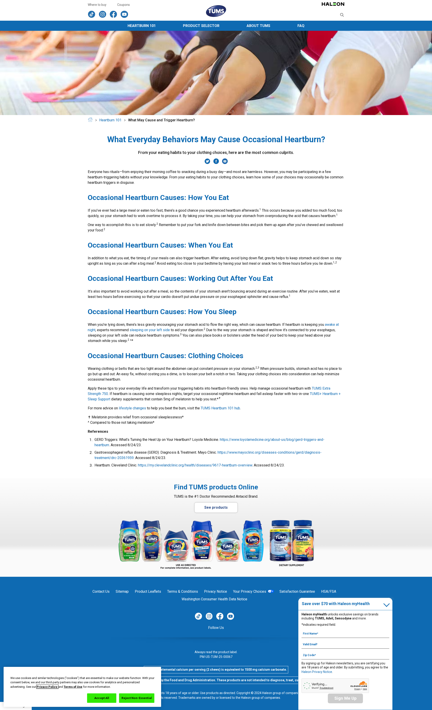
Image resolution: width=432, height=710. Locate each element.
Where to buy (97, 5)
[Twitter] (207, 163)
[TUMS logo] (216, 11)
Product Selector (201, 26)
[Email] (225, 163)
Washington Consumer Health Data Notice (214, 599)
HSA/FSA (328, 591)
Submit (342, 15)
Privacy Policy (47, 686)
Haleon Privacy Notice (317, 672)
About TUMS (258, 26)
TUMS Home (90, 120)
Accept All (101, 698)
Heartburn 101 (142, 26)
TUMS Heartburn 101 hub (220, 408)
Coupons (123, 5)
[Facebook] (216, 163)
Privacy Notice (215, 591)
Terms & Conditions (182, 591)
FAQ (300, 26)
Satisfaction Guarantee (297, 591)
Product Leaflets (148, 591)
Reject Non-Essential (137, 698)
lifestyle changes (132, 408)
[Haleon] (333, 6)
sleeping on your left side (150, 330)
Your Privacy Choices (249, 591)
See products (216, 507)
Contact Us (101, 591)
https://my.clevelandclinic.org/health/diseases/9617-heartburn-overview (195, 465)
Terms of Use (73, 686)
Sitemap (122, 591)
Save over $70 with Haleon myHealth (336, 603)
